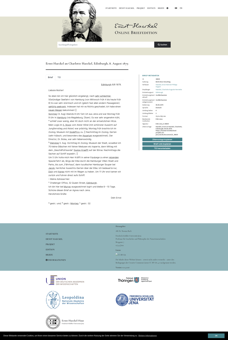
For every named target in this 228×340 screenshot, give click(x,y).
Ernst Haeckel (126, 8)
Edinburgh (159, 92)
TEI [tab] (59, 77)
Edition (151, 8)
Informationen (57, 260)
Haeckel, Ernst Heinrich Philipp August (166, 86)
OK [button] (216, 336)
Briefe (161, 8)
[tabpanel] (85, 144)
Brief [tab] (50, 77)
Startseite (111, 8)
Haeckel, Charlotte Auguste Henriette (169, 89)
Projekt (141, 8)
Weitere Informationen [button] (147, 336)
